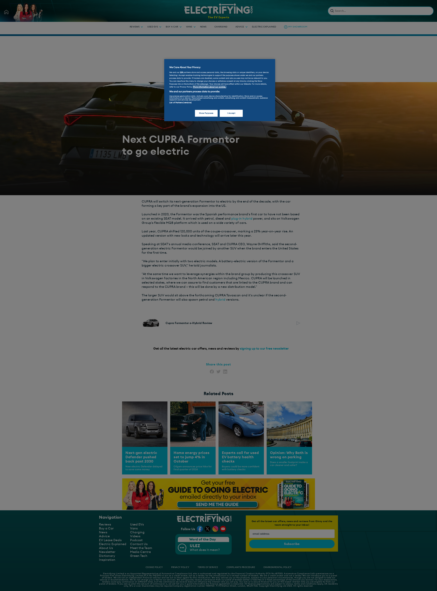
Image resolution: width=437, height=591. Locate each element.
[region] (219, 90)
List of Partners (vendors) (180, 103)
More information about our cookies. (209, 87)
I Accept (231, 113)
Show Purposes (206, 113)
